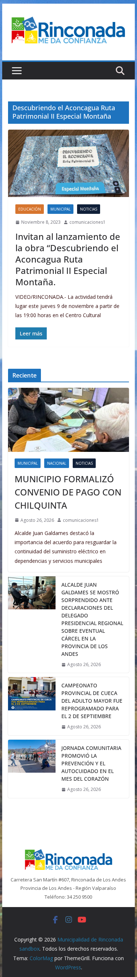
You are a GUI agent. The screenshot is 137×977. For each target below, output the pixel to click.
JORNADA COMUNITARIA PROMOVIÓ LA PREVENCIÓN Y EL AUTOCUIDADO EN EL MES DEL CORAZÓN (91, 763)
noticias (88, 209)
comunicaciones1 (87, 222)
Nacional (56, 463)
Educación (29, 209)
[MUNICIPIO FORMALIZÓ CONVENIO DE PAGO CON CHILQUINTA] (68, 420)
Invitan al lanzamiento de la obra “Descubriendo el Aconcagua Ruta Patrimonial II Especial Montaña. (67, 259)
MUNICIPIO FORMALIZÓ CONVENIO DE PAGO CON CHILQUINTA (68, 492)
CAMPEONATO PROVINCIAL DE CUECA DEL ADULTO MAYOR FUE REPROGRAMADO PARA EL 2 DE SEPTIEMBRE (91, 701)
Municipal (60, 209)
